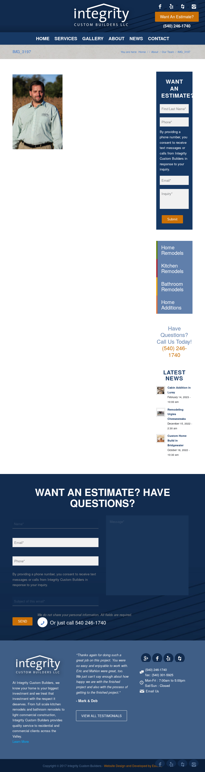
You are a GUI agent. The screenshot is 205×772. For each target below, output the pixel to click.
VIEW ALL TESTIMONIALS (101, 715)
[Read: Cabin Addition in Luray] (160, 390)
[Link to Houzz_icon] (183, 6)
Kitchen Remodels (172, 268)
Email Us (152, 691)
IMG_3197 (21, 51)
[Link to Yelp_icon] (171, 6)
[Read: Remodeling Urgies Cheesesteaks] (160, 412)
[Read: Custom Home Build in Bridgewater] (160, 438)
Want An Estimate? (177, 16)
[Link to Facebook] (160, 6)
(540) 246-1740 (176, 26)
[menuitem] (177, 17)
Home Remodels (172, 250)
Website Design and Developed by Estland (133, 766)
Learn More (20, 741)
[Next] (124, 657)
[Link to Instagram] (194, 6)
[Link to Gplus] (146, 658)
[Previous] (113, 657)
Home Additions (171, 304)
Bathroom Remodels (172, 286)
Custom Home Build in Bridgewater (177, 440)
